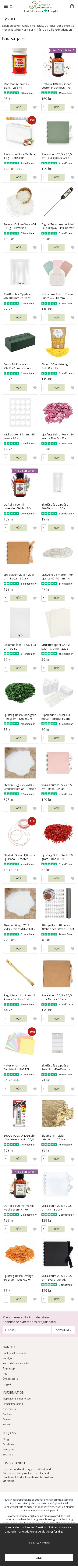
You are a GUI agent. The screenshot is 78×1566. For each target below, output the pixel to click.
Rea (5, 1373)
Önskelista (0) (10, 1378)
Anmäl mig (63, 1329)
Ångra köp (9, 1368)
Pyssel (6, 1424)
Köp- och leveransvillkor (16, 1363)
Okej (39, 1557)
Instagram (8, 1449)
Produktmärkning (13, 1403)
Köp (18, 107)
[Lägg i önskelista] (35, 107)
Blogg (6, 1439)
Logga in (7, 1384)
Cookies (7, 1414)
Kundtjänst (9, 1358)
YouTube (8, 1454)
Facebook (8, 1444)
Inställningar (39, 1542)
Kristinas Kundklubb (14, 1353)
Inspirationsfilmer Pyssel (17, 1398)
